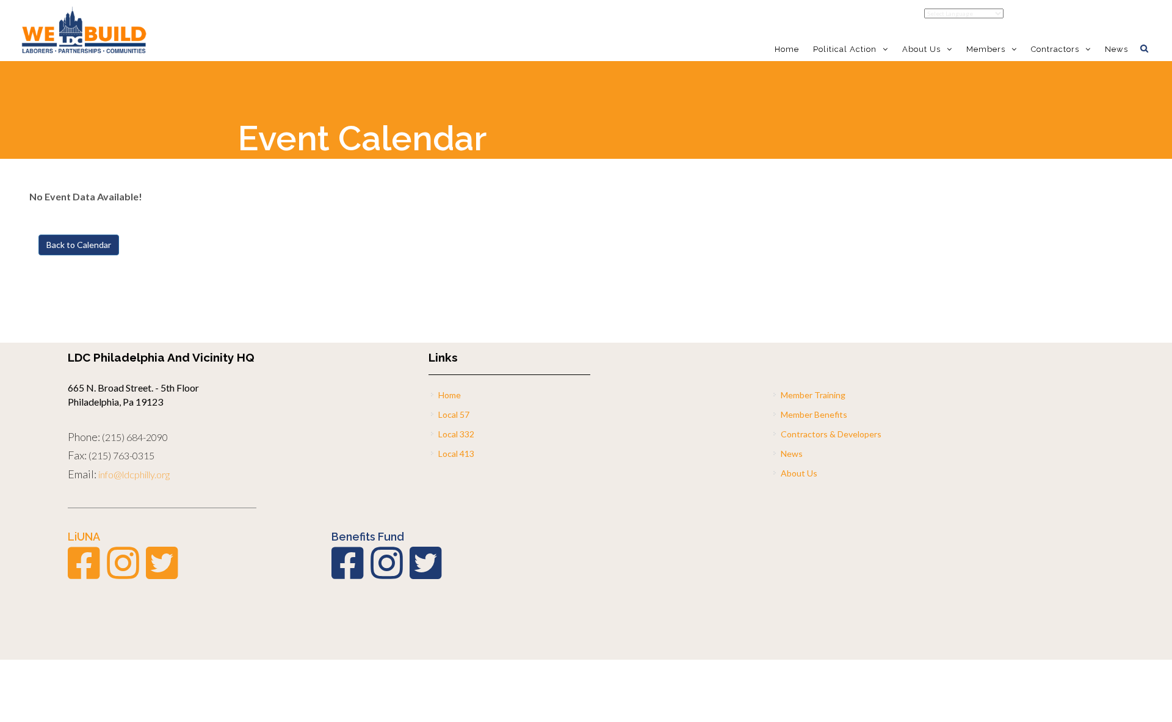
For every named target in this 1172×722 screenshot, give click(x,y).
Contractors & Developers (831, 434)
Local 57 (453, 414)
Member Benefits (814, 414)
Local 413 (456, 453)
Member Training (813, 395)
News (1116, 49)
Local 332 (456, 434)
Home (787, 49)
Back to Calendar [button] (78, 244)
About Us (799, 473)
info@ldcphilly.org (134, 474)
